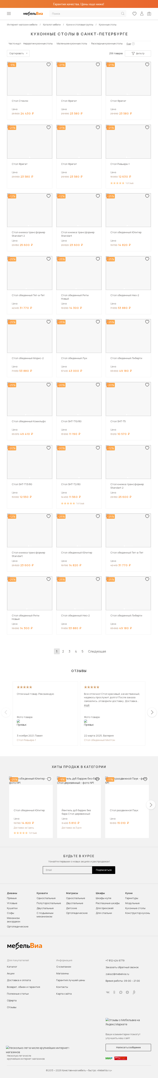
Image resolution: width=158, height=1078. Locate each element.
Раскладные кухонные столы (107, 43)
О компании (63, 966)
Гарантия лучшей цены (70, 980)
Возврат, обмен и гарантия (23, 987)
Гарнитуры (131, 898)
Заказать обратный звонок (122, 967)
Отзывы (11, 1007)
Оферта (12, 1000)
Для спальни (104, 913)
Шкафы (100, 893)
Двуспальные (45, 908)
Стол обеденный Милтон (99, 740)
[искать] (122, 13)
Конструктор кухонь (137, 913)
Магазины (62, 973)
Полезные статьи (18, 993)
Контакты (62, 987)
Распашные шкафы (108, 903)
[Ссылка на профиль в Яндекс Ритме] (134, 992)
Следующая (97, 651)
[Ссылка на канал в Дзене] (127, 992)
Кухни (129, 893)
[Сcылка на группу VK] (108, 992)
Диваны (12, 893)
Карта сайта (64, 993)
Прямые (12, 898)
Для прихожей (104, 908)
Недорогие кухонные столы (38, 43)
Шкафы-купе (103, 898)
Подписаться (104, 870)
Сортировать (16, 53)
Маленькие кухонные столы (72, 43)
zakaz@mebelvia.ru (117, 974)
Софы (10, 913)
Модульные (132, 903)
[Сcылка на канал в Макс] (121, 992)
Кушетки (12, 908)
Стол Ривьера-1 (26, 740)
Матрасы (72, 893)
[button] (28, 94)
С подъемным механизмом (45, 914)
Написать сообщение (128, 1047)
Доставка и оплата (19, 980)
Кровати (42, 893)
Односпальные (46, 898)
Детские (71, 908)
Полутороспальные (49, 903)
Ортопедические (17, 926)
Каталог (12, 966)
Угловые (12, 903)
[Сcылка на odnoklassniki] (114, 992)
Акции (10, 973)
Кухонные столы (135, 908)
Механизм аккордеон (13, 919)
